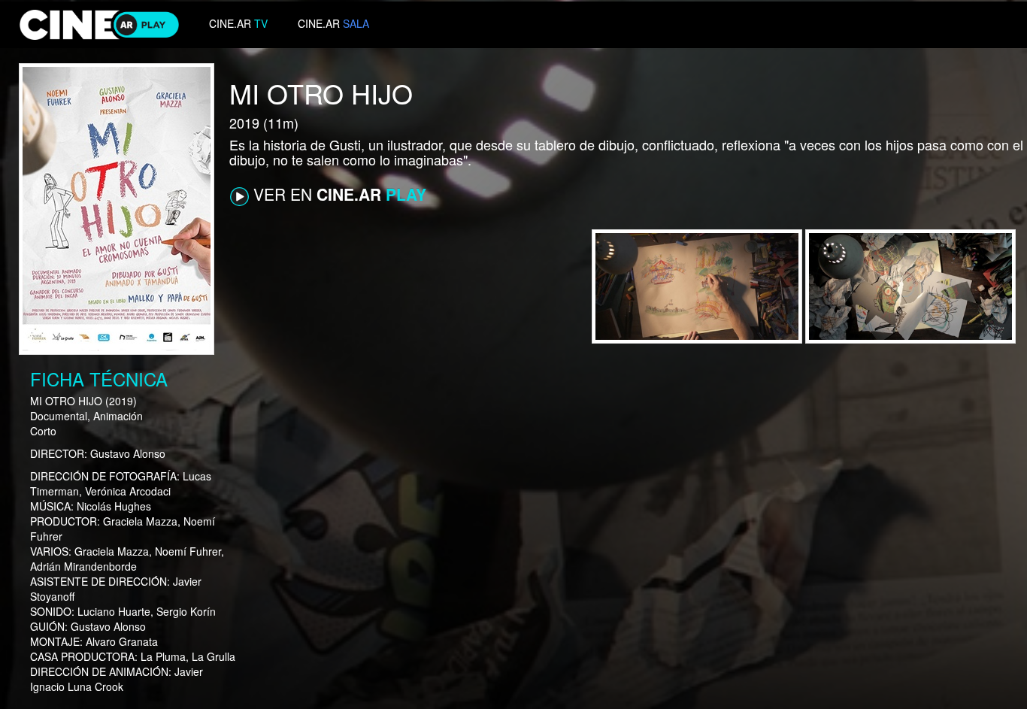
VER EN (337, 194)
